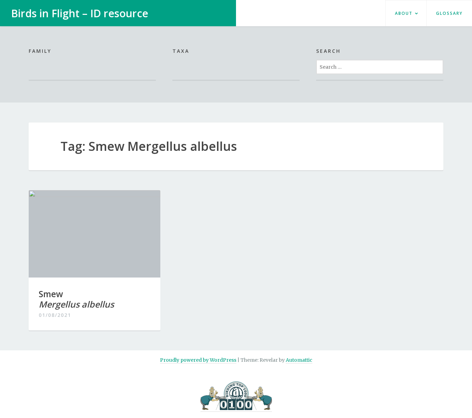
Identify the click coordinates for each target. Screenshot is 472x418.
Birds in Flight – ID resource (79, 13)
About (404, 13)
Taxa (180, 51)
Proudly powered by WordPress (198, 360)
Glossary (449, 13)
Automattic (299, 360)
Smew (76, 299)
